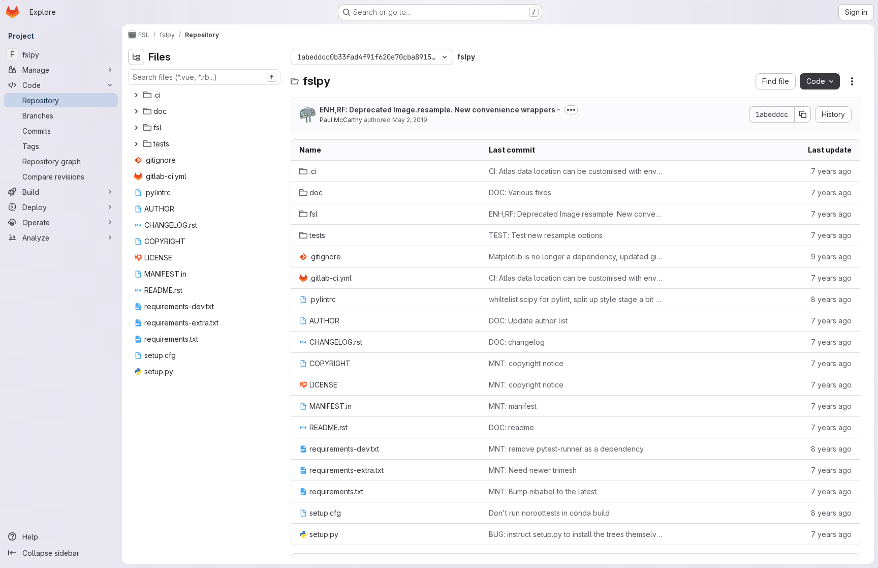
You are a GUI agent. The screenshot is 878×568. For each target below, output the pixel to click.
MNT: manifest (513, 406)
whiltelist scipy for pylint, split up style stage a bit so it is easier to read (575, 299)
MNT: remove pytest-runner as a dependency (566, 448)
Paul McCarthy (341, 120)
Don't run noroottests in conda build (549, 513)
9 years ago (831, 256)
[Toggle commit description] (571, 109)
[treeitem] (205, 95)
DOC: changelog (517, 342)
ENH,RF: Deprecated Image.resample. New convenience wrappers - (440, 109)
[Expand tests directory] (136, 144)
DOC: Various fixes (520, 192)
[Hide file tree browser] (136, 57)
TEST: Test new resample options (546, 235)
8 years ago (831, 299)
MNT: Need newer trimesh (533, 470)
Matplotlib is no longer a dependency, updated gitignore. (575, 256)
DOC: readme (511, 427)
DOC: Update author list (528, 320)
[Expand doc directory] (136, 111)
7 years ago (831, 171)
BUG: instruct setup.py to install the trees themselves (575, 534)
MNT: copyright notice (526, 363)
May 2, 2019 (409, 120)
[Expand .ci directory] (136, 95)
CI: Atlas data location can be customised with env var (575, 171)
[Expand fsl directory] (136, 128)
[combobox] (204, 77)
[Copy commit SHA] (803, 114)
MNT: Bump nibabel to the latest (543, 491)
